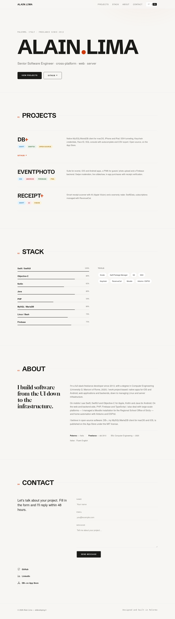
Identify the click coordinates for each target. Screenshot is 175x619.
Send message (89, 554)
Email (79, 512)
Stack (115, 4)
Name (79, 499)
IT (149, 4)
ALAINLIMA (25, 4)
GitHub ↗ (53, 75)
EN (155, 4)
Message (81, 525)
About (125, 4)
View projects (30, 75)
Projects (103, 4)
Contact (137, 4)
